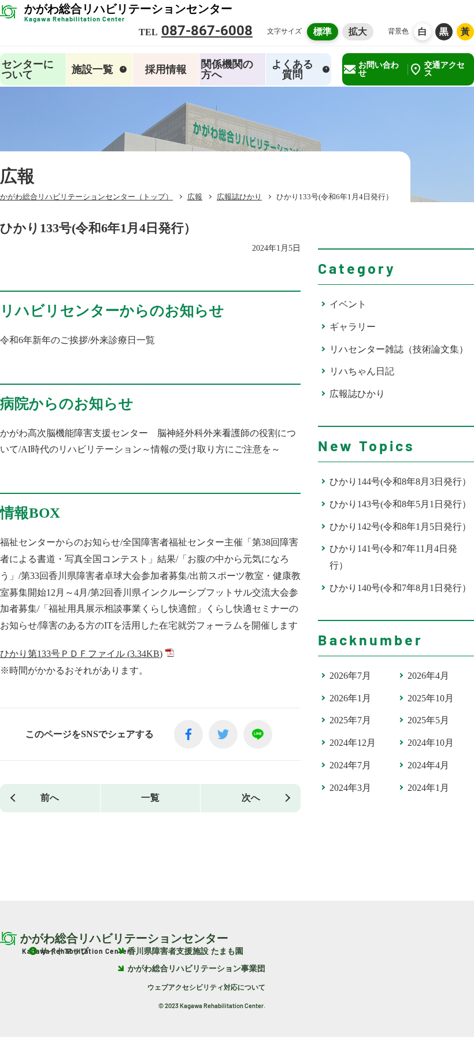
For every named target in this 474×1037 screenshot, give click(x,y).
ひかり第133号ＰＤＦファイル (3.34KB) (81, 654)
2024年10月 (431, 743)
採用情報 (166, 69)
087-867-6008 (207, 31)
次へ (251, 797)
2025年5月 (428, 720)
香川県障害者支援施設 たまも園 (185, 951)
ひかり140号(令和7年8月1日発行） (400, 588)
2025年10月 (431, 698)
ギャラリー (352, 327)
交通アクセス (444, 69)
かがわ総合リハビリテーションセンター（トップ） (86, 196)
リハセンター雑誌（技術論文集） (398, 349)
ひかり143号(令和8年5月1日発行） (400, 504)
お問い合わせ (378, 69)
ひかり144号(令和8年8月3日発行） (400, 481)
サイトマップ (64, 951)
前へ (49, 797)
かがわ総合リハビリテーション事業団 (196, 968)
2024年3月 (350, 788)
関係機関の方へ (227, 69)
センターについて (28, 69)
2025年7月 (350, 720)
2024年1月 (428, 788)
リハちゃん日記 (361, 371)
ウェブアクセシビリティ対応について (206, 987)
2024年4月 (428, 765)
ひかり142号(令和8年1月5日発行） (400, 526)
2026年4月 (428, 676)
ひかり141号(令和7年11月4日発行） (393, 557)
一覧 (150, 797)
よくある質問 (292, 69)
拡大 (358, 31)
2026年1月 (350, 698)
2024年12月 (352, 743)
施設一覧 (92, 69)
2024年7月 (350, 765)
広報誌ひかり (357, 394)
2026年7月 (350, 676)
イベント (347, 304)
